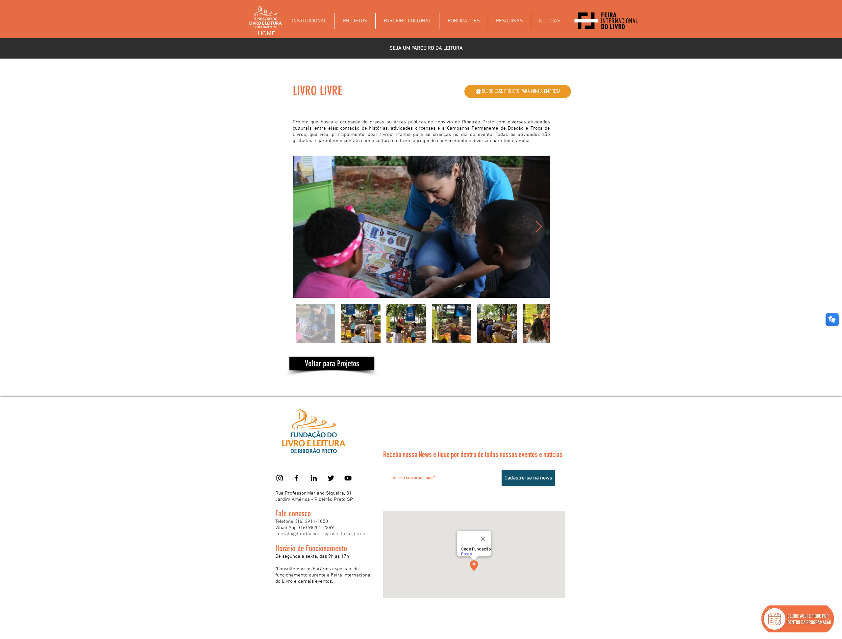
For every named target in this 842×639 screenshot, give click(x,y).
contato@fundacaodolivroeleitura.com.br (321, 534)
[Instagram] (279, 478)
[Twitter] (331, 478)
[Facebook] (296, 478)
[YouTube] (348, 478)
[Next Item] (538, 226)
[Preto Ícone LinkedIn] (314, 478)
